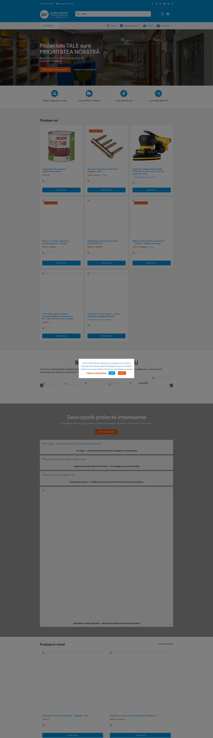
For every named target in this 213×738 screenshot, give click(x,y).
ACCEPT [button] (122, 373)
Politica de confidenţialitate (96, 373)
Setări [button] (112, 373)
